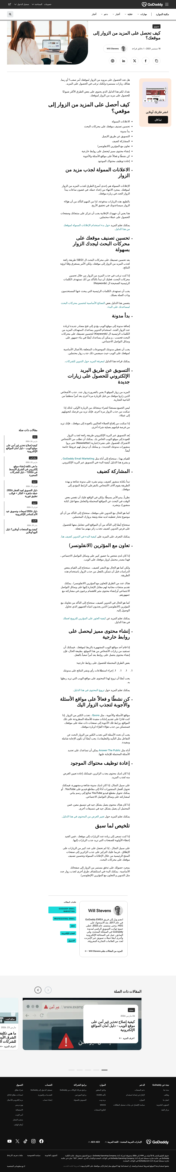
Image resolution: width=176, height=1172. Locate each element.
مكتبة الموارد (162, 14)
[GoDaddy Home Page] (157, 1142)
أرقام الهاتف (18, 1125)
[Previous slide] (48, 990)
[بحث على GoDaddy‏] (10, 14)
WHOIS (103, 1105)
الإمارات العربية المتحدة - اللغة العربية (125, 1142)
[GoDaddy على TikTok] (25, 1142)
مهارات (143, 14)
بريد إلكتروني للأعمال (15, 1100)
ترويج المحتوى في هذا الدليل (89, 690)
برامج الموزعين (80, 1095)
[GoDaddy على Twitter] (17, 1142)
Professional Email (64, 919)
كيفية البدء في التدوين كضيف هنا (78, 536)
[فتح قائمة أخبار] (113, 14)
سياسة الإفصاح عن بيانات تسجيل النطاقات (129, 1105)
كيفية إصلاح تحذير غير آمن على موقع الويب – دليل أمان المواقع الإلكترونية (113, 1026)
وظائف (166, 1095)
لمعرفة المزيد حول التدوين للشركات (85, 361)
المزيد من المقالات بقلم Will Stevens (106, 951)
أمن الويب (19, 1115)
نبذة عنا (166, 1090)
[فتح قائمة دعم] (102, 14)
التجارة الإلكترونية (68, 933)
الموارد (142, 1100)
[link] (145, 61)
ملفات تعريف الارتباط (15, 1155)
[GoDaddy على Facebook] (41, 1142)
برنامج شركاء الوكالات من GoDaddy (73, 1090)
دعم (106, 14)
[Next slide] (38, 990)
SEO (73, 926)
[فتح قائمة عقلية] (125, 14)
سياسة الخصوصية (33, 1155)
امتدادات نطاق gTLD (15, 1095)
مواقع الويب (33, 458)
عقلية (130, 14)
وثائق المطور (101, 1090)
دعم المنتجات (140, 1090)
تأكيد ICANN (101, 1095)
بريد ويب (102, 1100)
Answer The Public (109, 750)
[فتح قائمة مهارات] (138, 14)
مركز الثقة (165, 1110)
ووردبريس (19, 1105)
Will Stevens (113, 48)
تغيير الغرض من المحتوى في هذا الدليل (83, 816)
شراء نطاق (19, 1090)
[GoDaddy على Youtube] (9, 1142)
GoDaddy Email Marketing (78, 458)
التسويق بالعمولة (80, 1100)
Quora (95, 715)
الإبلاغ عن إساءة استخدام (135, 1095)
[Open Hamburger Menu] (168, 4)
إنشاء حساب (47, 1100)
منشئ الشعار (18, 1120)
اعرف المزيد (128, 1038)
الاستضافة (19, 1110)
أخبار (118, 14)
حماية (34, 437)
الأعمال (34, 521)
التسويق (71, 941)
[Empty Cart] (10, 4)
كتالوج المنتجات (100, 1110)
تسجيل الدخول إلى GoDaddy (41, 1090)
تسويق (155, 26)
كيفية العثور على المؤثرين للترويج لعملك (84, 618)
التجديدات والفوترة (45, 1095)
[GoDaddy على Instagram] (33, 1142)
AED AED (95, 1142)
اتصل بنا (166, 1100)
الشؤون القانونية (162, 1105)
